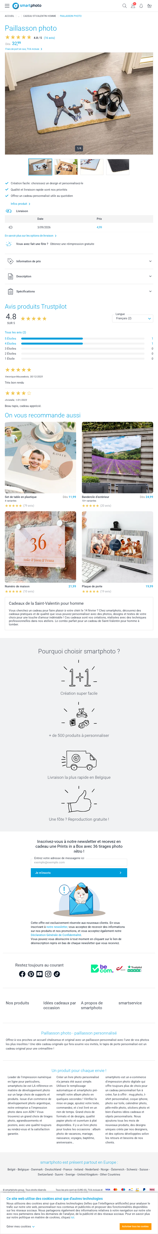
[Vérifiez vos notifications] (141, 5)
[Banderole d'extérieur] (117, 457)
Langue (120, 314)
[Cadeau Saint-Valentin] (18, 16)
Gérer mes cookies (19, 1226)
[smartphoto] (26, 6)
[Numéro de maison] (40, 547)
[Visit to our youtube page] (39, 974)
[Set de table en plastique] (40, 457)
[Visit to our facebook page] (22, 974)
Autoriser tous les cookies (135, 1226)
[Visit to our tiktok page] (57, 974)
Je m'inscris (43, 873)
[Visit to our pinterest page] (31, 974)
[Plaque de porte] (117, 547)
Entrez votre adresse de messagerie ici (59, 858)
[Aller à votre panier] (149, 5)
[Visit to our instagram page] (48, 974)
